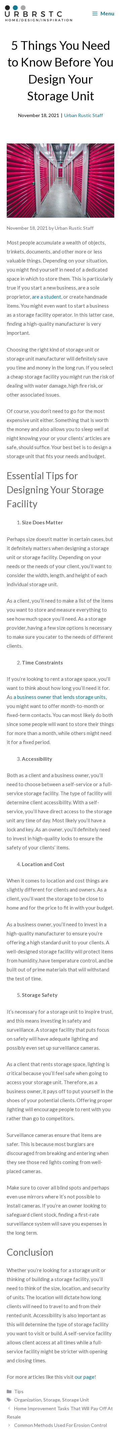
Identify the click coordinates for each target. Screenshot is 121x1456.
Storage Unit (75, 1399)
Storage (51, 1399)
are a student (46, 297)
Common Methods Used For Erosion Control (61, 1425)
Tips (19, 1391)
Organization (27, 1399)
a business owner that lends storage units (59, 697)
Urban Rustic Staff (83, 115)
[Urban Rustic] (38, 13)
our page (84, 1377)
